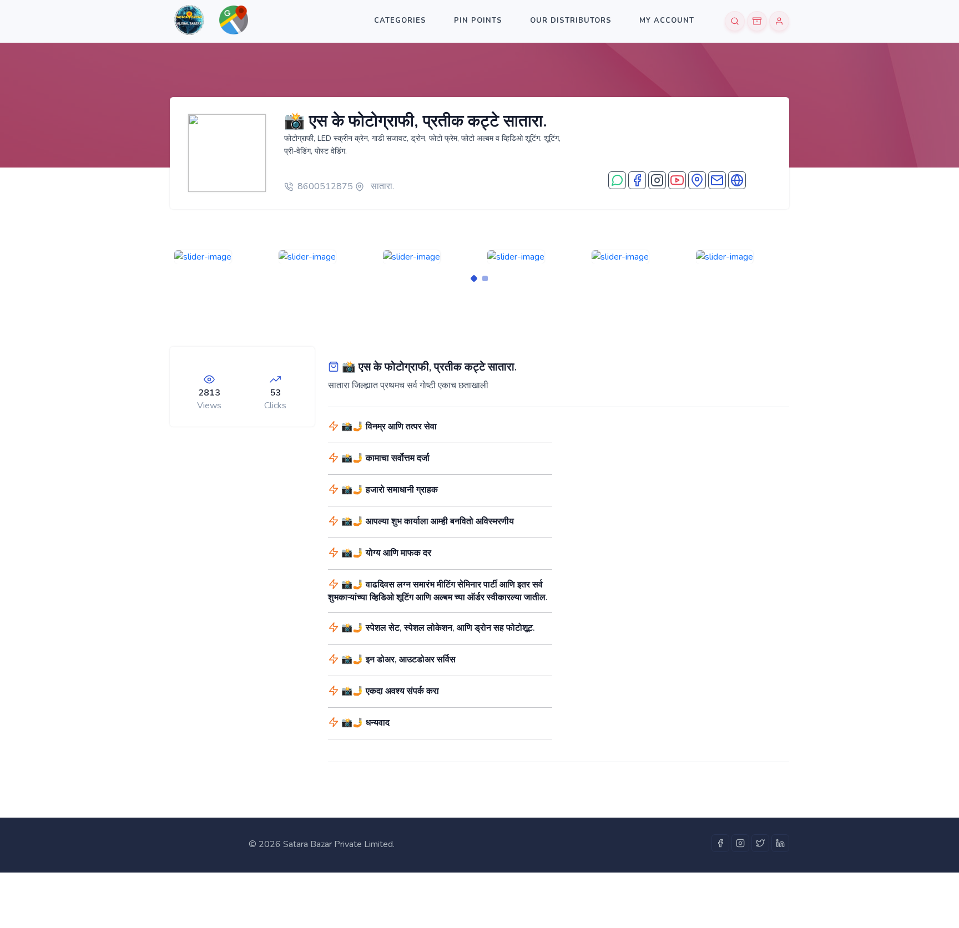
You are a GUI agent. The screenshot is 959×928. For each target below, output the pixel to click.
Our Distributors (571, 21)
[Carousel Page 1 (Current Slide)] (474, 278)
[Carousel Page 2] (485, 278)
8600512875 (325, 186)
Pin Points (478, 21)
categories (400, 21)
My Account (666, 21)
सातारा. (381, 186)
